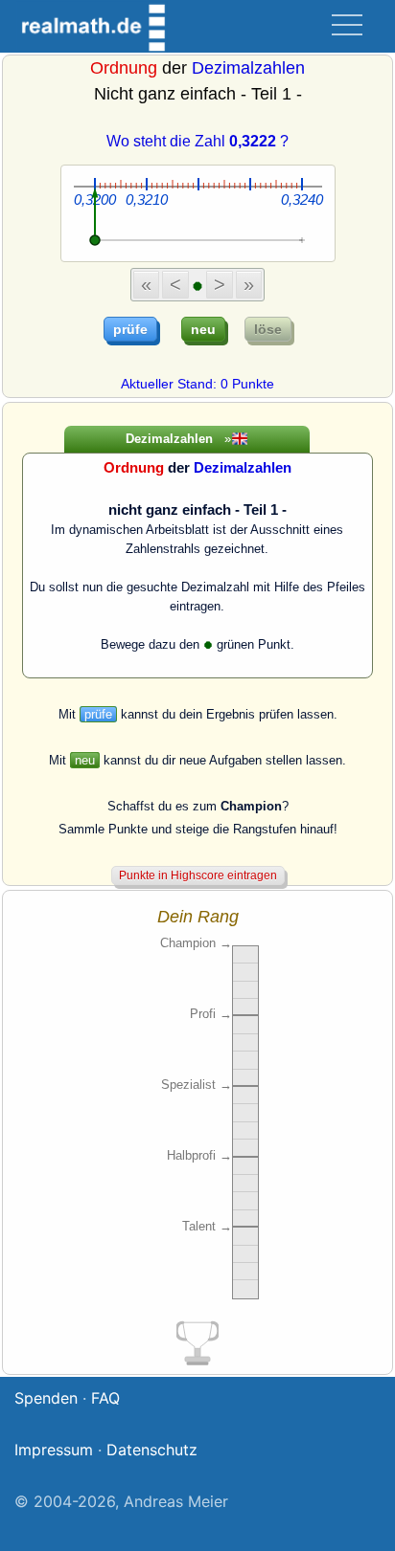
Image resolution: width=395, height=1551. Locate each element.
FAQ (105, 1397)
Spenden (46, 1397)
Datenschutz (152, 1449)
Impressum (53, 1449)
